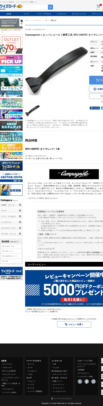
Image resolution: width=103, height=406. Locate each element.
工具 (54, 364)
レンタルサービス (59, 391)
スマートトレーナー (60, 374)
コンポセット (32, 371)
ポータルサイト (83, 373)
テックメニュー (58, 388)
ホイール (31, 364)
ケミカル (56, 367)
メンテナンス (61, 14)
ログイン (46, 311)
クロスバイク (7, 367)
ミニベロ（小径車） (10, 392)
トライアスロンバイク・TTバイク (10, 378)
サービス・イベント (8, 233)
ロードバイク (7, 364)
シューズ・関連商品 (35, 391)
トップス (31, 384)
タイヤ (30, 367)
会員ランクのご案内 (85, 360)
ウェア (26, 14)
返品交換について (11, 256)
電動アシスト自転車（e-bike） (10, 384)
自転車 (8, 14)
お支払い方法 (9, 246)
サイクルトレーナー (79, 14)
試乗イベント (58, 381)
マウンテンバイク (9, 374)
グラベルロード (8, 389)
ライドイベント (58, 384)
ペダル (30, 374)
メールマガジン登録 (85, 376)
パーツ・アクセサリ (44, 14)
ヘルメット (32, 381)
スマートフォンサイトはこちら (62, 398)
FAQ (6, 261)
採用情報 (81, 369)
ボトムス (31, 388)
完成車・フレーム (7, 205)
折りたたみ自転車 (9, 371)
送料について (9, 251)
